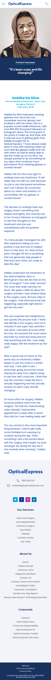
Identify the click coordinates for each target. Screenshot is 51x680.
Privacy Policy (25, 671)
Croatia (25, 633)
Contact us (25, 577)
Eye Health (25, 529)
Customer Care (25, 569)
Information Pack (25, 621)
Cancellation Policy (25, 585)
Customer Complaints (25, 589)
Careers (25, 617)
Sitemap (25, 665)
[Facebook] (21, 499)
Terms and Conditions (25, 668)
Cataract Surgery (25, 525)
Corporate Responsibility (25, 625)
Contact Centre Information (25, 581)
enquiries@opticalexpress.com (28, 485)
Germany (25, 637)
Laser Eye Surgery (25, 518)
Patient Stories (25, 566)
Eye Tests (25, 541)
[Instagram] (28, 499)
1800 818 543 (28, 480)
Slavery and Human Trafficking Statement (25, 597)
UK (25, 629)
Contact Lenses (26, 537)
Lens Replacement (25, 521)
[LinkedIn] (34, 499)
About (25, 562)
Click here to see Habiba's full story (25, 40)
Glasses (26, 533)
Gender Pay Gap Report (25, 593)
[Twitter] (15, 499)
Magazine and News (25, 573)
